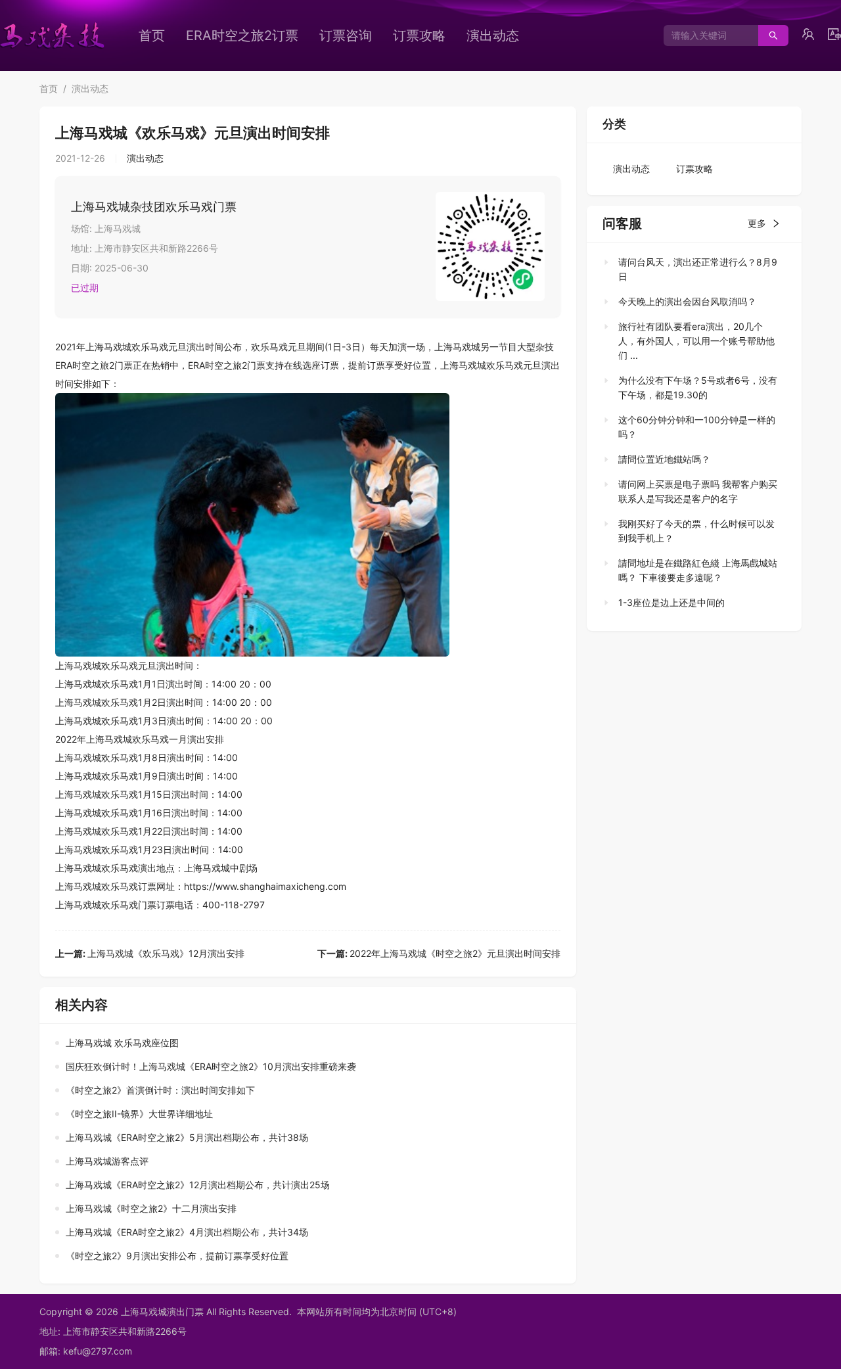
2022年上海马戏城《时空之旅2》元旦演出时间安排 (438, 953)
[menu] (351, 35)
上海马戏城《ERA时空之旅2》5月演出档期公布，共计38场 (187, 1137)
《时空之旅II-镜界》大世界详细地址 (139, 1113)
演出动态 (492, 35)
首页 (152, 35)
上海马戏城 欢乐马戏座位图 (122, 1042)
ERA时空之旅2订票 (242, 35)
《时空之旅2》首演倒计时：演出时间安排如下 (160, 1090)
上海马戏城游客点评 (107, 1161)
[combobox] (705, 35)
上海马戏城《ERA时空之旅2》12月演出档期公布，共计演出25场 (198, 1184)
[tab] (690, 269)
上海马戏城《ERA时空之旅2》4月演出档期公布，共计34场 (187, 1232)
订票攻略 (419, 35)
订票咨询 (345, 35)
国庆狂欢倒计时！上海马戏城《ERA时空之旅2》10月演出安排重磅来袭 (211, 1066)
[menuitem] (151, 35)
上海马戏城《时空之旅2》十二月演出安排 (151, 1208)
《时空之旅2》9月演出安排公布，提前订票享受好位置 (177, 1255)
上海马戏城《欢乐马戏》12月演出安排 (149, 953)
